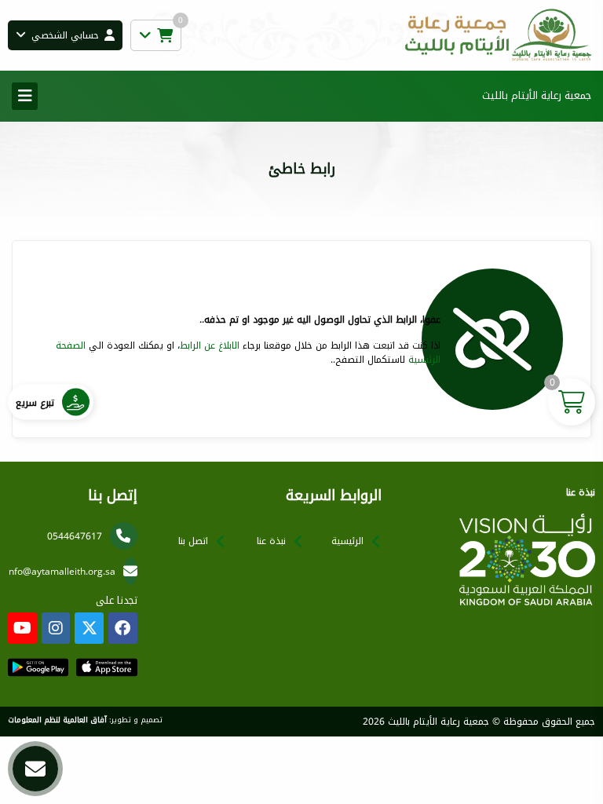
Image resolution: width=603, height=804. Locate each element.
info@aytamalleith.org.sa (60, 571)
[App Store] (106, 667)
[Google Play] (38, 667)
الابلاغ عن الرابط (209, 345)
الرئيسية (347, 541)
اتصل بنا (193, 541)
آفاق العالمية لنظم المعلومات (57, 720)
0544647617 (74, 536)
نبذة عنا (271, 541)
